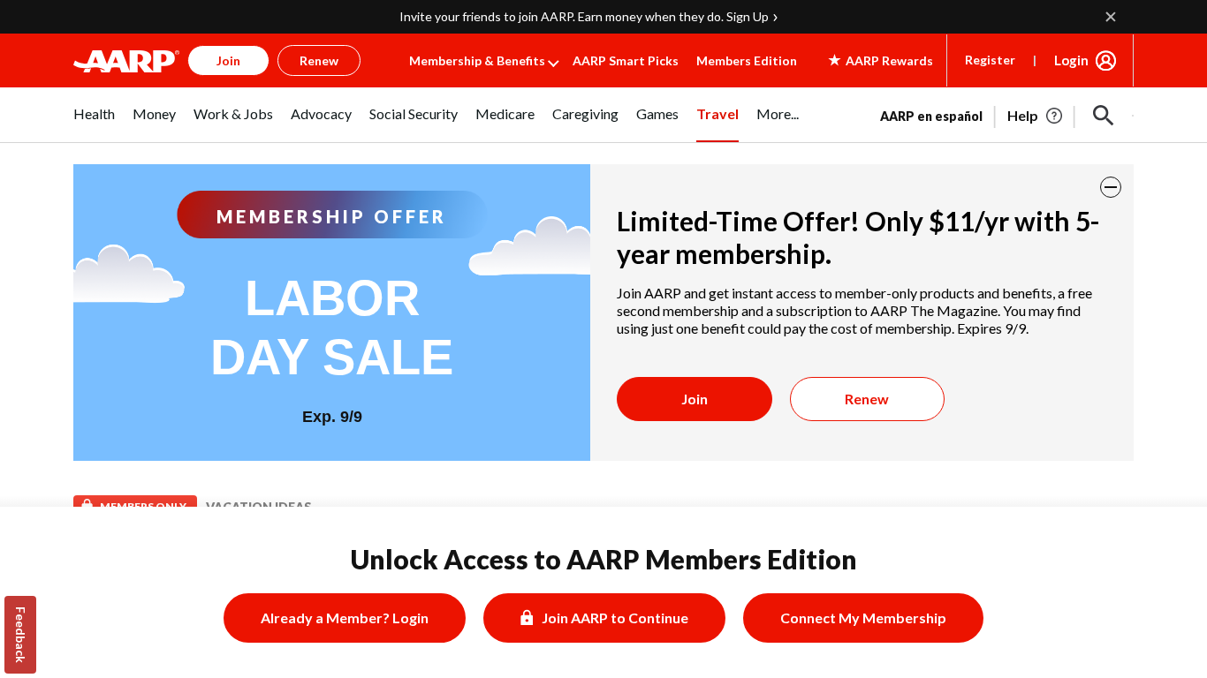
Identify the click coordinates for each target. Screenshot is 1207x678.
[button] (1103, 115)
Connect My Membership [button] (863, 617)
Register (990, 59)
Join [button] (228, 60)
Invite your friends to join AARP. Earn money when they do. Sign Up (584, 16)
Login (1071, 60)
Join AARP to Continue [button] (615, 617)
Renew (867, 398)
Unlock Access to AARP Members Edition (604, 559)
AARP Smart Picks (626, 60)
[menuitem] (94, 123)
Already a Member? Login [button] (345, 617)
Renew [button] (319, 60)
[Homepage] (126, 61)
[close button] (1111, 187)
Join (694, 398)
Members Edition (746, 60)
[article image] (1036, 115)
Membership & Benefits (477, 60)
